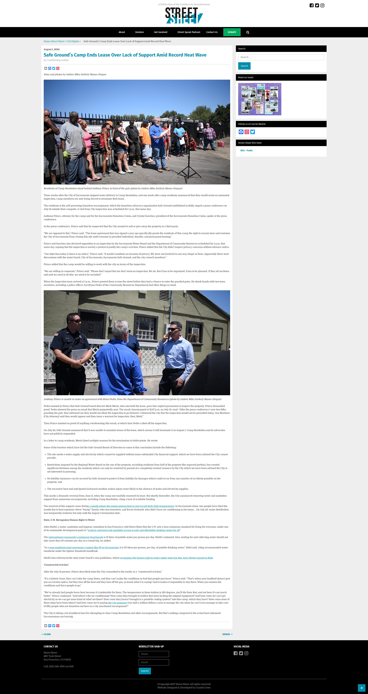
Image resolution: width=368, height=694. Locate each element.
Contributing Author (58, 60)
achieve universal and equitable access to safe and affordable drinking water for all (134, 530)
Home (47, 41)
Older (47, 634)
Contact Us (212, 32)
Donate (232, 32)
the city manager (117, 603)
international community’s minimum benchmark (76, 537)
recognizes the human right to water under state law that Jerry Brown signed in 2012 (166, 558)
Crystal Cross (203, 687)
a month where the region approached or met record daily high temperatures (131, 506)
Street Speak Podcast (189, 32)
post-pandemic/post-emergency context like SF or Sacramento (83, 547)
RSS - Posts (246, 150)
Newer (226, 634)
